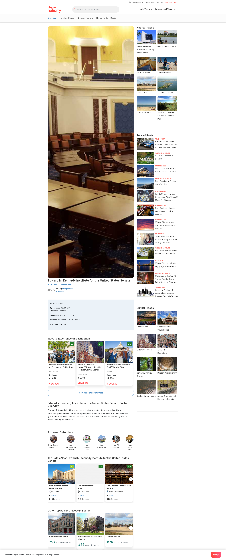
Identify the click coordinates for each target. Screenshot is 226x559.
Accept (216, 554)
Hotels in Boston (67, 18)
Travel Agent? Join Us (154, 2)
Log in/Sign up (170, 2)
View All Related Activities (91, 392)
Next (131, 360)
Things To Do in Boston (106, 18)
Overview (52, 18)
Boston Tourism (85, 18)
